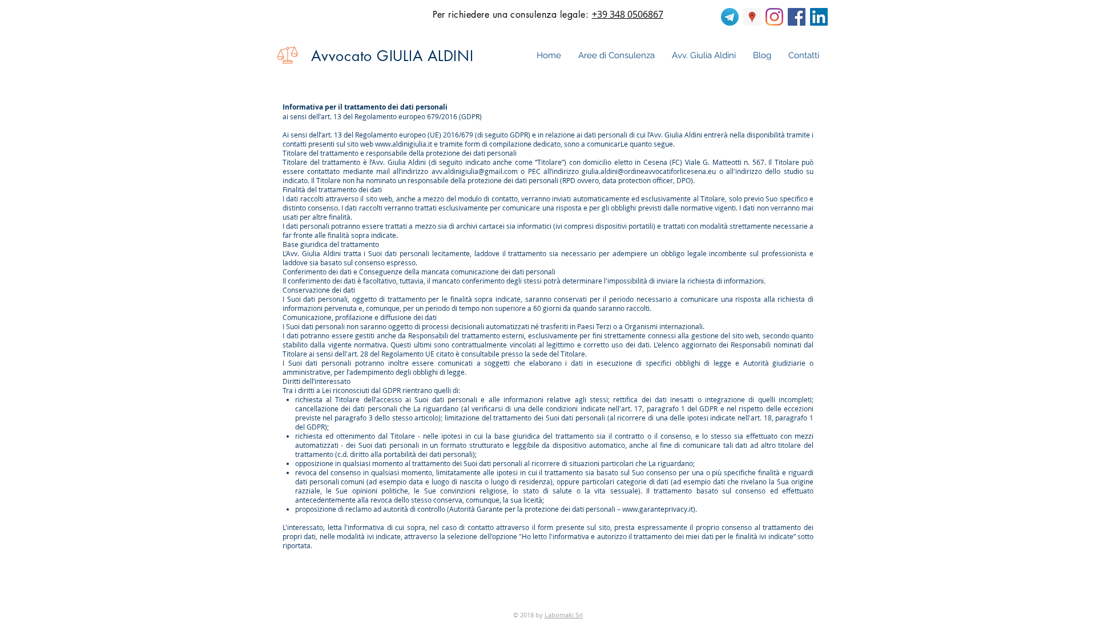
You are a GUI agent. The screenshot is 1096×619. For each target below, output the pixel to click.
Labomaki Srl (564, 614)
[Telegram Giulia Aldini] (730, 17)
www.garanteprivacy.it (657, 508)
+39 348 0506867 (627, 14)
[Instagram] (774, 17)
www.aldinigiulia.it (403, 143)
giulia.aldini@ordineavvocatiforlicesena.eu (649, 171)
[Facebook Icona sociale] (796, 17)
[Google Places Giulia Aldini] (752, 17)
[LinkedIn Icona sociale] (819, 17)
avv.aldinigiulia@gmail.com (475, 171)
